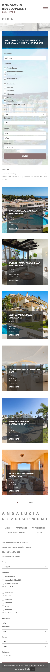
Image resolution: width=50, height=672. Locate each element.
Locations (7, 63)
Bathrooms (8, 118)
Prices (6, 128)
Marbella (10, 101)
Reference (7, 143)
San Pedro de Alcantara (16, 104)
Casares (10, 87)
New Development (16, 532)
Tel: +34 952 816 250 (11, 552)
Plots (39, 532)
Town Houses (38, 528)
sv (12, 19)
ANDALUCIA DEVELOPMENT (25, 516)
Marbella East (12, 78)
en (3, 19)
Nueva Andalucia (13, 75)
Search (28, 19)
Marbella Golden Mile (15, 71)
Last (31, 502)
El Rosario (10, 91)
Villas (7, 528)
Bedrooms (8, 110)
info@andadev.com (11, 557)
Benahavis (11, 84)
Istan (9, 97)
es (8, 19)
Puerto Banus (12, 68)
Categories (8, 53)
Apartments (21, 528)
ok (32, 669)
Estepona (10, 94)
